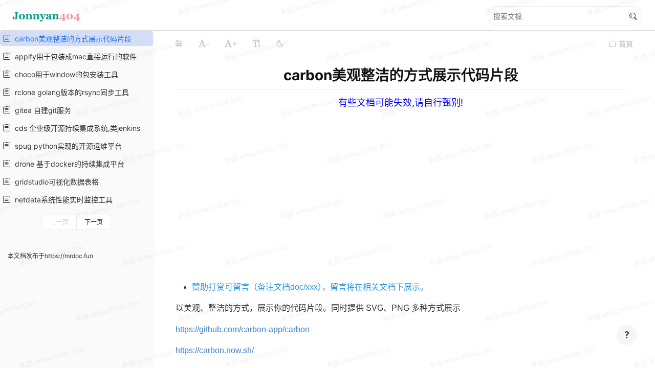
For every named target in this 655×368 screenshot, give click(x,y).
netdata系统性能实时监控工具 (62, 199)
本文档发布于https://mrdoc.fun (50, 256)
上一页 (59, 222)
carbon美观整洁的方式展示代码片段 (71, 38)
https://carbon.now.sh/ (215, 350)
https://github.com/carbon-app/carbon (243, 329)
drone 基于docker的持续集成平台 (67, 163)
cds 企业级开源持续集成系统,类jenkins (75, 128)
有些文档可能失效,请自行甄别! (400, 102)
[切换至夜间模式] (280, 43)
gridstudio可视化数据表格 (55, 181)
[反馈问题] (627, 335)
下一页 (93, 222)
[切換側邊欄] (178, 43)
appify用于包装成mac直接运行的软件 (74, 56)
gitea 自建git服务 (41, 110)
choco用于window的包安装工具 (64, 74)
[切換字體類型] (256, 43)
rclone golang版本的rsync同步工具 (70, 92)
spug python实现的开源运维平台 (66, 146)
